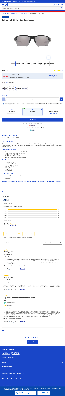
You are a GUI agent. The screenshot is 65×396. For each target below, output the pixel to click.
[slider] (32, 41)
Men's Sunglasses (25, 13)
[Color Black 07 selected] (18, 88)
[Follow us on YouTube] (12, 379)
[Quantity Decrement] (3, 99)
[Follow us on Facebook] (3, 379)
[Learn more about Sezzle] (32, 125)
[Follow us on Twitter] (7, 379)
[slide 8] (51, 63)
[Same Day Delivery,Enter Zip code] (53, 112)
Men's (8, 13)
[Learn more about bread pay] (32, 130)
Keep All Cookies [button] (44, 393)
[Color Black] (5, 88)
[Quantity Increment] (61, 99)
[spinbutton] (32, 99)
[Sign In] (54, 4)
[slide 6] (40, 63)
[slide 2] (18, 63)
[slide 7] (46, 63)
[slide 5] (35, 63)
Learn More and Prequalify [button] (53, 76)
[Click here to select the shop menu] (3, 4)
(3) (62, 70)
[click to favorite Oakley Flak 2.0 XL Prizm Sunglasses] (48, 57)
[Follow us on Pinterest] (21, 379)
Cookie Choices (25, 389)
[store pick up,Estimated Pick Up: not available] (12, 112)
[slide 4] (29, 63)
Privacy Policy (49, 388)
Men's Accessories (15, 13)
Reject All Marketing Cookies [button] (25, 393)
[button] (55, 76)
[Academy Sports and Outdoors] (6, 4)
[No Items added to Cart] (62, 4)
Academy (4, 13)
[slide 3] (24, 63)
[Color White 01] (25, 88)
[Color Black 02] (11, 88)
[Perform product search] (61, 8)
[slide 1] (13, 63)
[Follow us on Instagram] (16, 379)
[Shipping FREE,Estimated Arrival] (32, 112)
